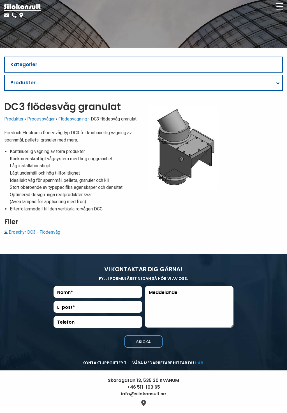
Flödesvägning (72, 119)
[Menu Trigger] (279, 6)
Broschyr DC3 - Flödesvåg (34, 232)
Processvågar (41, 119)
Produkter (14, 119)
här (199, 363)
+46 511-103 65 (143, 387)
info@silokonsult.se (143, 394)
